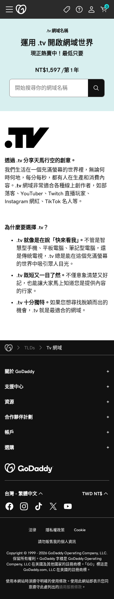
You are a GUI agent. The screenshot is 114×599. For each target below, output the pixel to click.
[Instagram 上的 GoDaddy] (24, 509)
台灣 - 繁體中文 (21, 493)
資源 (9, 401)
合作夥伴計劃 (19, 417)
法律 (32, 530)
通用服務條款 (70, 587)
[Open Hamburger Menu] (7, 9)
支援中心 (14, 386)
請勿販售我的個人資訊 (57, 541)
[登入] (91, 9)
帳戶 (9, 432)
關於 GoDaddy (19, 371)
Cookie (80, 530)
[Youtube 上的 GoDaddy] (67, 509)
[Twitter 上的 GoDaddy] (53, 509)
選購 (9, 447)
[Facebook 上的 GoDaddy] (9, 509)
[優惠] (66, 9)
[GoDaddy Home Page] (29, 468)
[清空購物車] (104, 9)
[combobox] (48, 88)
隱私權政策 (55, 530)
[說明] (79, 9)
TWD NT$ (92, 493)
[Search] (96, 88)
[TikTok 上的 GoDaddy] (38, 509)
